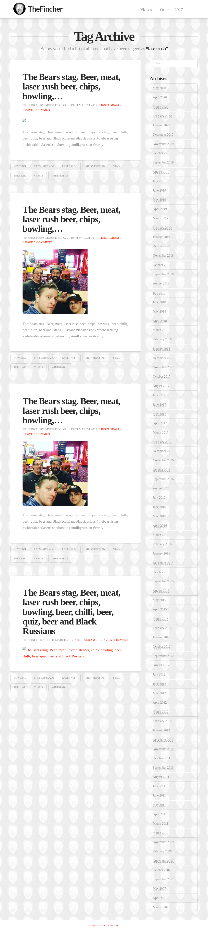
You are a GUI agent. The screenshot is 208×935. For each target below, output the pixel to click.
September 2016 (163, 479)
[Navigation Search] (192, 9)
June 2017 (159, 404)
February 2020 (162, 116)
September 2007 (163, 879)
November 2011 (163, 749)
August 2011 (161, 777)
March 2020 (160, 106)
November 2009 (163, 842)
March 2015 (160, 618)
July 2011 (159, 786)
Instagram (110, 105)
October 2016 (161, 469)
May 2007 (159, 888)
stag (116, 166)
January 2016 (161, 553)
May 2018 (159, 311)
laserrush (69, 166)
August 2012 (161, 665)
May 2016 (159, 516)
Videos (93, 925)
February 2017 (162, 442)
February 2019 (162, 227)
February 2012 (162, 721)
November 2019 (163, 144)
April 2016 (160, 525)
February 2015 (162, 628)
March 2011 (160, 823)
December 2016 (163, 451)
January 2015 (161, 637)
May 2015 (159, 600)
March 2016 (160, 535)
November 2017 (163, 367)
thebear (20, 175)
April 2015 (160, 609)
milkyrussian (95, 166)
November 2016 (163, 460)
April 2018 (160, 321)
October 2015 (161, 572)
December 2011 (163, 739)
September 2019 (163, 162)
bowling (20, 166)
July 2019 (159, 181)
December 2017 (163, 358)
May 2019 (159, 199)
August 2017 (161, 386)
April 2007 (160, 898)
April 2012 (160, 702)
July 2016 (159, 497)
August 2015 (161, 590)
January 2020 (161, 125)
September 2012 (163, 656)
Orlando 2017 (110, 925)
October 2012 (161, 646)
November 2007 (163, 860)
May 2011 (159, 804)
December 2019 (163, 134)
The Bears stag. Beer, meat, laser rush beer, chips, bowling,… (71, 86)
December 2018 (163, 246)
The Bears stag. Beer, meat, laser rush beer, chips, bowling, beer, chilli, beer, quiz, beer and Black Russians (71, 611)
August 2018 (161, 283)
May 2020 (159, 88)
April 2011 (160, 814)
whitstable (60, 175)
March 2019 (160, 218)
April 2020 (160, 97)
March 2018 (160, 330)
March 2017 (160, 432)
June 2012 (159, 683)
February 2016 (162, 544)
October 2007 (161, 870)
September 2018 (163, 274)
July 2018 (159, 292)
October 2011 (161, 758)
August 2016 (161, 488)
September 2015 (163, 581)
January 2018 (161, 348)
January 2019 (161, 237)
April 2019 (160, 209)
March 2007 (160, 907)
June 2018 (159, 302)
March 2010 (160, 833)
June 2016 (159, 507)
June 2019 (159, 190)
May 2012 (159, 693)
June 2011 (159, 795)
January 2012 (161, 730)
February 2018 (162, 339)
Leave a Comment (37, 109)
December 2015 (163, 562)
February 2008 (162, 851)
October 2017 (161, 376)
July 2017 (159, 395)
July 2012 (159, 674)
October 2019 (161, 153)
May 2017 (159, 413)
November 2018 (163, 255)
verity (38, 175)
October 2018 (161, 265)
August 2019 (161, 171)
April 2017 (160, 423)
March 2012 (160, 711)
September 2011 (163, 767)
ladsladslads (44, 166)
